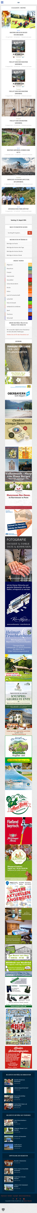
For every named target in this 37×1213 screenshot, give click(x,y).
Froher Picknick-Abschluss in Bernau (20, 1121)
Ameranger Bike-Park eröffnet (18, 209)
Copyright (15, 1196)
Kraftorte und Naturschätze (20, 1136)
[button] (3, 1209)
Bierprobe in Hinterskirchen (20, 1161)
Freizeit (18, 60)
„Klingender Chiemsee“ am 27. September (20, 1129)
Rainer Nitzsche (28, 1201)
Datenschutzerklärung (24, 1196)
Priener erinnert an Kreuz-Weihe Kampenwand (21, 1169)
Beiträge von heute (12, 243)
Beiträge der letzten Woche (15, 251)
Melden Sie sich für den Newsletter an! (18, 334)
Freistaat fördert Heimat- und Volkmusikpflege (20, 1104)
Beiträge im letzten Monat (14, 255)
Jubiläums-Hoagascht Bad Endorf (21, 1088)
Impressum (4, 1196)
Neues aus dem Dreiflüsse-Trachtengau (19, 1096)
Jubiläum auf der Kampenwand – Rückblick (21, 1185)
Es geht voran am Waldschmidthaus (18, 1145)
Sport (18, 30)
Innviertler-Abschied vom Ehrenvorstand (19, 1080)
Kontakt (10, 1196)
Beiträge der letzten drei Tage (15, 247)
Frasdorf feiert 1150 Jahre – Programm (20, 1177)
